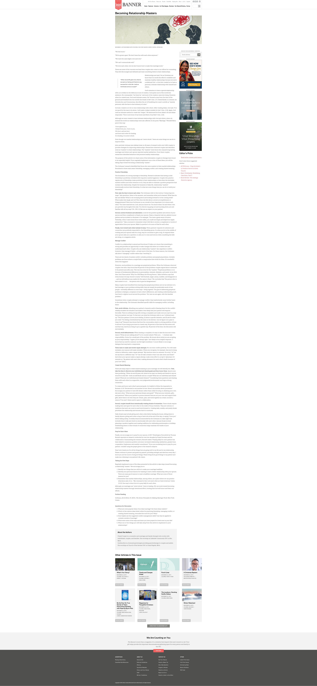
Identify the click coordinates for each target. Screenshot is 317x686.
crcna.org (200, 1)
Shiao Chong (142, 580)
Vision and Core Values (143, 670)
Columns (156, 6)
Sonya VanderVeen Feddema (124, 615)
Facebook (193, 1)
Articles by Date (184, 665)
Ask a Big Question (163, 665)
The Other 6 (125, 576)
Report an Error (162, 672)
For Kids (119, 614)
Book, (129, 612)
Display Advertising (120, 659)
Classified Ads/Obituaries (121, 662)
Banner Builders (184, 667)
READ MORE (119, 584)
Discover (191, 607)
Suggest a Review (163, 667)
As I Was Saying (164, 6)
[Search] (199, 6)
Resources (158, 1)
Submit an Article (163, 670)
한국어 (184, 1)
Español (188, 1)
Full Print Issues (184, 662)
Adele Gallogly (144, 612)
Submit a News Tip (163, 662)
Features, (135, 47)
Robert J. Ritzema (121, 578)
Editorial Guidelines (142, 662)
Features (150, 6)
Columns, (119, 576)
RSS (197, 1)
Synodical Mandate (142, 667)
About (180, 1)
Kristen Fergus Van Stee (190, 578)
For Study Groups (143, 47)
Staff (138, 672)
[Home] (136, 4)
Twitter (195, 1)
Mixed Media (169, 598)
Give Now (158, 650)
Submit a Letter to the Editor (165, 675)
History (139, 665)
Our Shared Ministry (180, 6)
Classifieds (168, 1)
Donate (163, 1)
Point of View (169, 576)
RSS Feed (182, 670)
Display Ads (175, 1)
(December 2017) (128, 47)
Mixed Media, (125, 612)
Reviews (171, 6)
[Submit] (198, 54)
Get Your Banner (151, 1)
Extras (188, 6)
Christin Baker (187, 608)
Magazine (141, 610)
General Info (140, 659)
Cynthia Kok (159, 47)
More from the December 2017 (158, 626)
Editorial (146, 578)
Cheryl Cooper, (152, 47)
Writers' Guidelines (142, 675)
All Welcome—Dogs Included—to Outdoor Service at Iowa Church (191, 169)
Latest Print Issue (184, 659)
